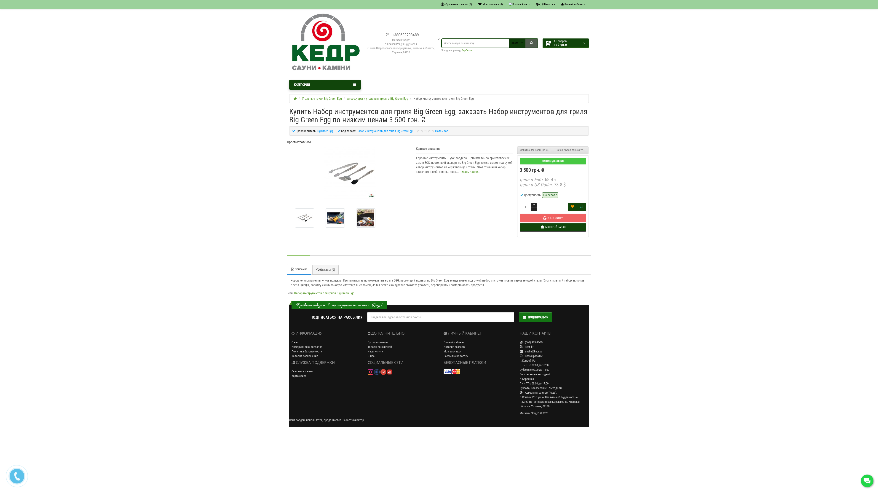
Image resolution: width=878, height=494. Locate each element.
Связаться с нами (302, 371)
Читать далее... (470, 172)
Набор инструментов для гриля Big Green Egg (324, 293)
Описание (301, 269)
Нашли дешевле (553, 161)
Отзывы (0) (327, 269)
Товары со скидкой (380, 347)
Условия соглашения (305, 356)
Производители (378, 342)
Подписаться (538, 317)
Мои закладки (452, 351)
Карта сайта (299, 376)
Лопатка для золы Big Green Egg (536, 150)
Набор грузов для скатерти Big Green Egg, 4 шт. (572, 150)
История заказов (454, 347)
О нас (295, 342)
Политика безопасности (307, 351)
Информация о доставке (307, 347)
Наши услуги (375, 351)
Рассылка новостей (456, 356)
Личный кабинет (454, 342)
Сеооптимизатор (353, 420)
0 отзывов (441, 131)
